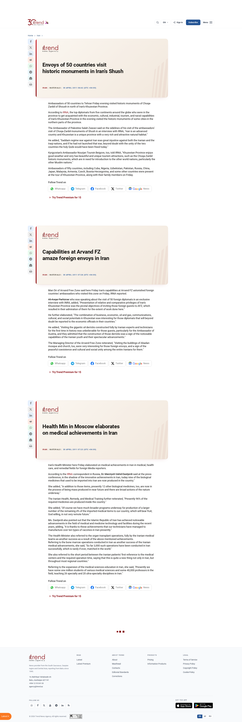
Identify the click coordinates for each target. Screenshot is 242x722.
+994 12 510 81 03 (36, 683)
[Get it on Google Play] (203, 705)
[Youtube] (50, 705)
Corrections (117, 676)
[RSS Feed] (68, 705)
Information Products (156, 664)
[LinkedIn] (62, 705)
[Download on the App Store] (183, 705)
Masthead (116, 664)
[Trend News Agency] (37, 657)
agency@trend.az (36, 686)
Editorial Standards (120, 672)
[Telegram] (56, 705)
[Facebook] (37, 705)
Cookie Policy (189, 672)
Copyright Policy (190, 668)
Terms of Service (190, 660)
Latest (79, 660)
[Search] (157, 22)
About (114, 660)
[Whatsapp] (31, 705)
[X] (43, 705)
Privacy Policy (189, 664)
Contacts (116, 668)
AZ (205, 716)
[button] (30, 41)
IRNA (65, 112)
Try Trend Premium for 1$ (66, 197)
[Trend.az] (38, 22)
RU (210, 716)
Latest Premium (83, 664)
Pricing (150, 660)
